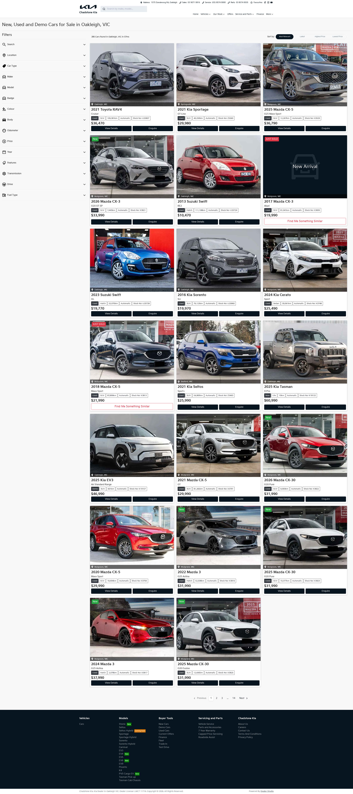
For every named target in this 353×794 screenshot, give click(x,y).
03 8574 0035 (242, 2)
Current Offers (166, 734)
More (268, 14)
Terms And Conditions (249, 734)
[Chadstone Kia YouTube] (272, 2)
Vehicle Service (206, 724)
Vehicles (204, 14)
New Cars (164, 724)
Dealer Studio (267, 791)
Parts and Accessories (209, 727)
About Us (243, 724)
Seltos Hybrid (126, 730)
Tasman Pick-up (127, 777)
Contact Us (244, 730)
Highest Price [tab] (320, 37)
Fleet (161, 740)
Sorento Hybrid (127, 744)
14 (233, 698)
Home (195, 14)
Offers (230, 14)
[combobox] (124, 9)
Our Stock (217, 14)
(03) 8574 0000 (219, 2)
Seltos (122, 727)
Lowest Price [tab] (338, 37)
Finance (260, 14)
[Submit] (104, 9)
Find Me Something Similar (305, 221)
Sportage (124, 734)
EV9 (121, 764)
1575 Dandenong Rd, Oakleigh (164, 2)
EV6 (121, 760)
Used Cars (164, 730)
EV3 (121, 750)
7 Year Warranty (206, 730)
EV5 (121, 757)
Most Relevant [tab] (284, 37)
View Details (111, 128)
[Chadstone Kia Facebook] (265, 2)
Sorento (123, 740)
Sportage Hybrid (127, 737)
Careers (242, 727)
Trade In (163, 744)
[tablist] (311, 36)
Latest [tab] (302, 37)
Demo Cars (164, 727)
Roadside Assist (206, 737)
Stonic (122, 724)
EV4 (121, 754)
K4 (120, 770)
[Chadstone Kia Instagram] (269, 2)
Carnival (123, 747)
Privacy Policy (245, 737)
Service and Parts (243, 14)
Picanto (123, 767)
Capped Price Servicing (210, 734)
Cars (81, 724)
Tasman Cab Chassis (130, 780)
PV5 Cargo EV (126, 773)
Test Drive (164, 747)
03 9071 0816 (194, 2)
